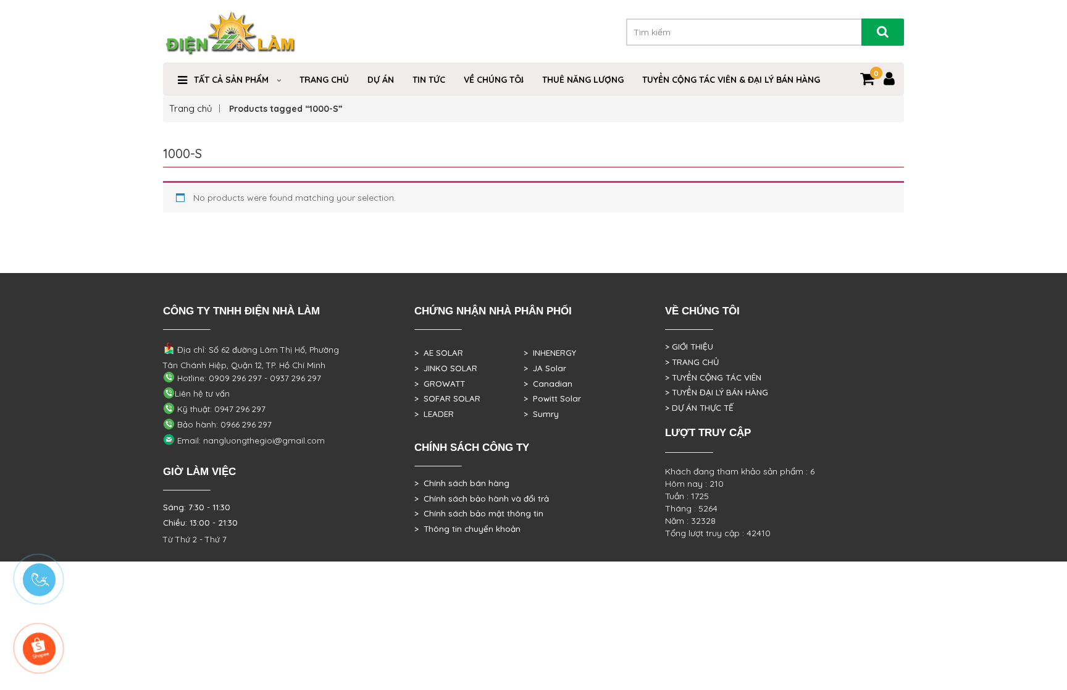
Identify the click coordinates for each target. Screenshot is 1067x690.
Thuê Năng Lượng (583, 79)
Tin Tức (428, 79)
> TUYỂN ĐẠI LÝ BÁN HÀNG (716, 392)
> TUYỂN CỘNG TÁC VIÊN (713, 377)
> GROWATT (439, 384)
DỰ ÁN (380, 79)
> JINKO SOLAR (445, 368)
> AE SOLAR (438, 353)
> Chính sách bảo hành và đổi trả (481, 498)
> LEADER (434, 414)
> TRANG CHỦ (692, 362)
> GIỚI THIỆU (689, 346)
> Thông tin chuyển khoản (467, 529)
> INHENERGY (550, 353)
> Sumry (541, 414)
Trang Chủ (324, 79)
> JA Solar (545, 368)
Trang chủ (190, 108)
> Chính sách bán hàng (461, 483)
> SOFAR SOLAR (447, 398)
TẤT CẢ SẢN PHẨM (231, 79)
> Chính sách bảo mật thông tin (478, 513)
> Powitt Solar (552, 398)
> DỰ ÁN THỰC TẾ (699, 408)
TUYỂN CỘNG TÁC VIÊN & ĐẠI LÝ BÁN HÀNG (731, 79)
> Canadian (548, 384)
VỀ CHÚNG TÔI (494, 79)
